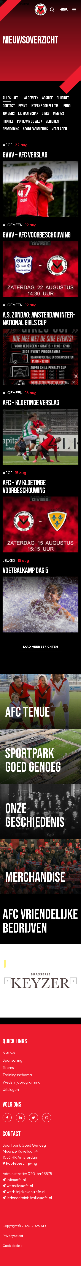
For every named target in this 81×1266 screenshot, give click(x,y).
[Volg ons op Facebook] (7, 1117)
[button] (7, 981)
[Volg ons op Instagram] (46, 1117)
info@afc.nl (16, 1179)
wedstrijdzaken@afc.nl (26, 1191)
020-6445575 (40, 1173)
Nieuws (9, 1052)
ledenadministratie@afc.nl (29, 1197)
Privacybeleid (13, 1236)
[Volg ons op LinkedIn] (20, 1117)
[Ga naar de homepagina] (41, 9)
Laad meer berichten (40, 647)
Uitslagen (11, 1089)
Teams (8, 1067)
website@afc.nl (20, 1185)
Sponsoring (12, 1060)
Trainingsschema (17, 1074)
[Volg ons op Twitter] (33, 1117)
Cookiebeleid (12, 1245)
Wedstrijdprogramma (21, 1082)
